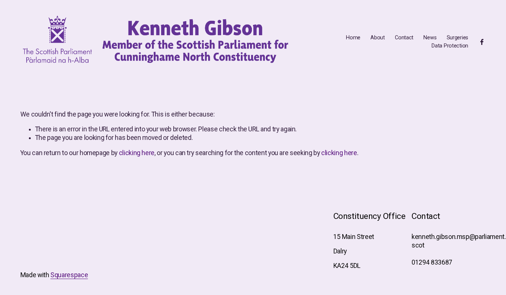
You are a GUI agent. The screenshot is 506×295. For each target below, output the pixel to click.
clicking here (136, 153)
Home (353, 38)
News (429, 38)
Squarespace (69, 275)
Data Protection (450, 46)
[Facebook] (482, 42)
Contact (404, 38)
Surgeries (457, 38)
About (377, 38)
